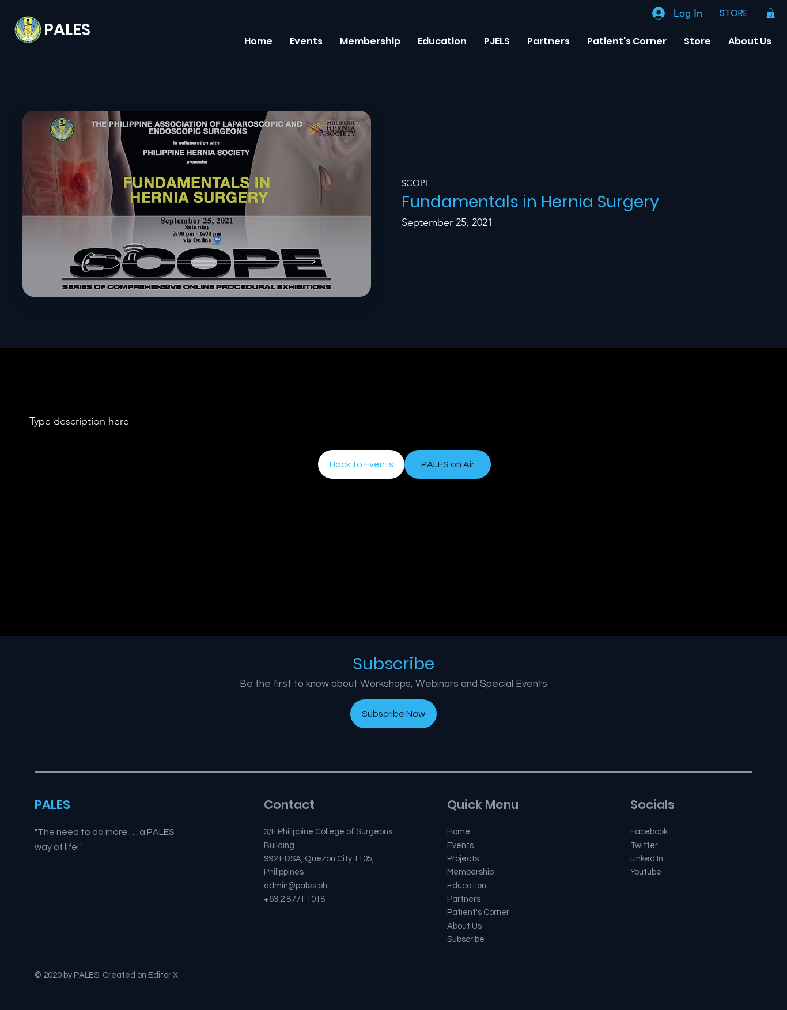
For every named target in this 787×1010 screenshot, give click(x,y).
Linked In (646, 858)
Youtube (645, 872)
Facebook (649, 831)
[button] (770, 13)
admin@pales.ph (295, 886)
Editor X (163, 975)
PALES (67, 29)
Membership (470, 872)
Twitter (644, 845)
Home (458, 831)
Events (460, 845)
